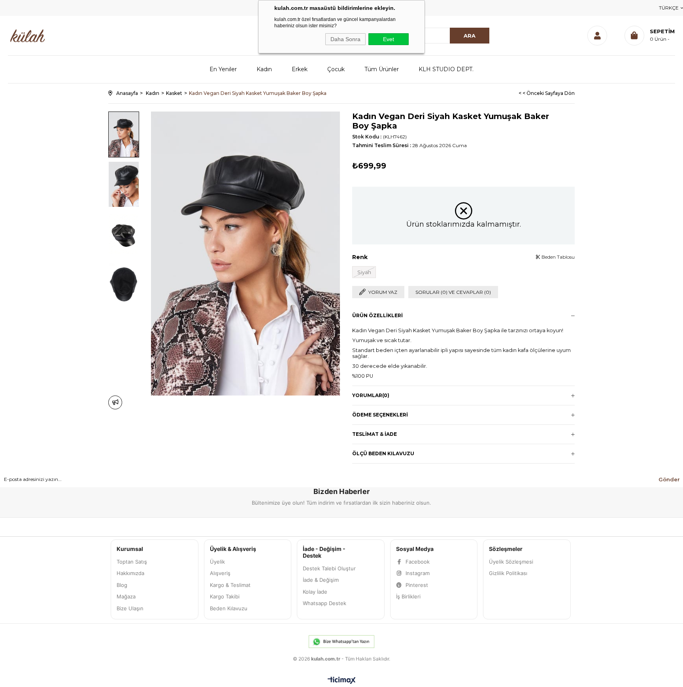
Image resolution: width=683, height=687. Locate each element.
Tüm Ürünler (381, 69)
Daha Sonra (345, 39)
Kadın (264, 69)
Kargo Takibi (225, 596)
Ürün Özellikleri (377, 315)
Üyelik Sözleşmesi (511, 561)
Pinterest (417, 585)
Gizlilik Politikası (508, 573)
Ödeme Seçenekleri (380, 415)
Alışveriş (220, 573)
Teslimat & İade (374, 434)
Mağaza (126, 596)
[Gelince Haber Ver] (115, 402)
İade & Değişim (321, 580)
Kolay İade (315, 592)
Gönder (669, 479)
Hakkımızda (130, 573)
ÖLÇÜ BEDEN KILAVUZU (383, 453)
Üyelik (217, 561)
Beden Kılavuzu (228, 608)
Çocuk (336, 69)
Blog (122, 585)
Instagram (418, 573)
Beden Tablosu (557, 257)
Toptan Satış (132, 561)
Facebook (418, 561)
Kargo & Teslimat (230, 585)
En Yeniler (223, 69)
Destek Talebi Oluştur (329, 568)
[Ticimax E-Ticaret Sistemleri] (342, 681)
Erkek (300, 69)
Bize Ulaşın (130, 608)
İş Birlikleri (408, 596)
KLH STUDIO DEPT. (446, 69)
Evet (388, 39)
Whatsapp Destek (324, 603)
